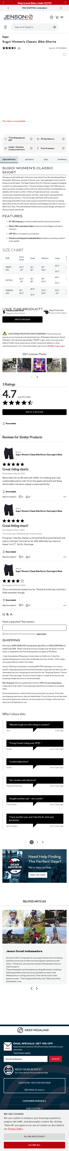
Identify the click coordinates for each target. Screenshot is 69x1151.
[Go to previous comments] (26, 842)
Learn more (41, 634)
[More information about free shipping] (31, 139)
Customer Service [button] (34, 1101)
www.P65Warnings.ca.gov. (54, 346)
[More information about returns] (63, 139)
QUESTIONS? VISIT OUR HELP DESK (34, 1083)
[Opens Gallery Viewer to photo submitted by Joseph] (54, 365)
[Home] (18, 17)
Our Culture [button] (33, 1108)
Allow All (34, 1145)
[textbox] (34, 628)
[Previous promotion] (8, 8)
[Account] (51, 17)
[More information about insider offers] (31, 148)
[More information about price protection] (63, 148)
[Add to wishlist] (65, 55)
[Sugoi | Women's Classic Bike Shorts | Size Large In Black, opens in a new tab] (8, 453)
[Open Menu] (5, 27)
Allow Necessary (34, 1136)
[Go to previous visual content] (31, 377)
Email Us (36, 1090)
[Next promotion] (60, 8)
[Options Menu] (65, 497)
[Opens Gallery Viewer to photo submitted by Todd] (9, 365)
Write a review (22, 319)
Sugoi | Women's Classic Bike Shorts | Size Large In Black (39, 455)
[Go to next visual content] (37, 377)
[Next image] (36, 988)
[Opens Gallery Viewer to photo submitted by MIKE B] (24, 365)
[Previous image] (32, 988)
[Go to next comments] (42, 842)
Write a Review (34, 412)
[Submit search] (54, 27)
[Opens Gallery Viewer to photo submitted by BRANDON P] (39, 365)
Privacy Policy (15, 1128)
